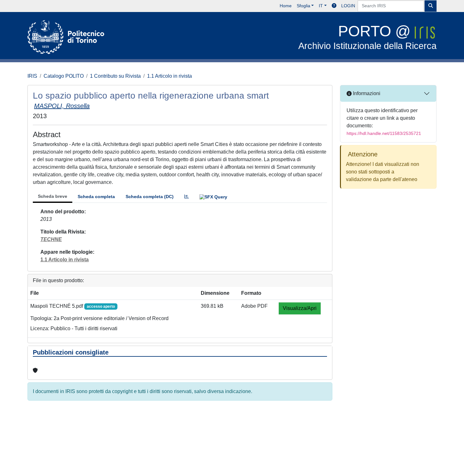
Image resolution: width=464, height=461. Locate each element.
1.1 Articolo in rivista (169, 76)
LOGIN (348, 5)
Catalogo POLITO (64, 76)
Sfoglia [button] (303, 5)
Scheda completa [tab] (96, 196)
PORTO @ (367, 37)
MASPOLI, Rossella (62, 105)
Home (286, 5)
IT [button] (321, 5)
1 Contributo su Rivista (115, 76)
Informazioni (366, 93)
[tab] (186, 196)
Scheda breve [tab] (52, 196)
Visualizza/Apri (300, 308)
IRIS (32, 76)
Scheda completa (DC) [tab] (150, 196)
